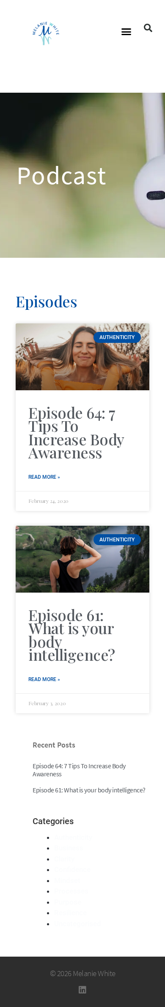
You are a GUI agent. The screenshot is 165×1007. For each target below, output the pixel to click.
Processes (71, 891)
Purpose (67, 902)
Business (68, 848)
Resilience (70, 912)
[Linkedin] (82, 990)
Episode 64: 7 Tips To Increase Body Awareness (76, 432)
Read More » (44, 477)
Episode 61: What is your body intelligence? (71, 634)
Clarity (64, 859)
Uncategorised (77, 923)
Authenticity (73, 837)
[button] (126, 32)
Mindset (67, 880)
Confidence (72, 869)
